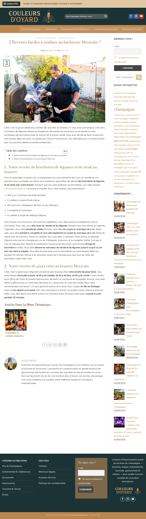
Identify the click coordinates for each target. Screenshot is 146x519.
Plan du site (95, 515)
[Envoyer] (105, 16)
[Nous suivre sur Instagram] (136, 16)
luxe (115, 149)
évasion (137, 183)
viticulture (129, 183)
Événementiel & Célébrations (75, 29)
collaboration (134, 118)
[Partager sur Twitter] (49, 345)
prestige (117, 160)
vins (137, 176)
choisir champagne (121, 118)
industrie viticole (133, 145)
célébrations (135, 126)
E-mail (116, 46)
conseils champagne (122, 122)
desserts (117, 129)
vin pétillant (130, 175)
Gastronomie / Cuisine (54, 38)
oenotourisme (120, 152)
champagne (124, 110)
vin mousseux (119, 176)
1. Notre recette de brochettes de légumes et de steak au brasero (39, 155)
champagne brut (119, 115)
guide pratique (134, 141)
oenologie (132, 149)
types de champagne (131, 168)
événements (119, 186)
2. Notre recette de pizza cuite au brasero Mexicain (33, 158)
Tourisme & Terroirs (132, 29)
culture (127, 126)
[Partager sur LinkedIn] (65, 345)
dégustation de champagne (127, 136)
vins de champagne (122, 179)
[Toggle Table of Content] (64, 151)
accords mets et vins (124, 97)
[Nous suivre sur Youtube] (141, 16)
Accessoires (51, 29)
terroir (132, 160)
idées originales (120, 145)
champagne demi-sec (132, 115)
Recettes (69, 38)
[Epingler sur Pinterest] (60, 345)
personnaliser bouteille (131, 157)
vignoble (133, 172)
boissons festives (121, 101)
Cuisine (38, 38)
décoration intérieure (129, 129)
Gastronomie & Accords (105, 29)
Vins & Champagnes (31, 29)
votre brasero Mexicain (15, 188)
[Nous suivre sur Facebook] (131, 16)
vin (139, 172)
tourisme (118, 163)
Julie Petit (64, 51)
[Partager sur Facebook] (44, 345)
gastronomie (121, 141)
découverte (119, 133)
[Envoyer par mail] (54, 345)
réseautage (125, 160)
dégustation (130, 133)
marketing (122, 149)
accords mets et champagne (125, 93)
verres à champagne (122, 172)
